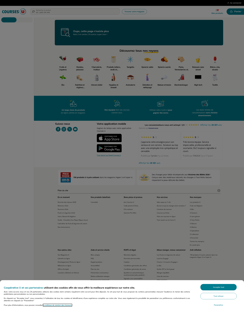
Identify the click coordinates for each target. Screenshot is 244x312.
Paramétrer (218, 305)
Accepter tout (218, 287)
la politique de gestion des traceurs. (57, 305)
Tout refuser (219, 296)
